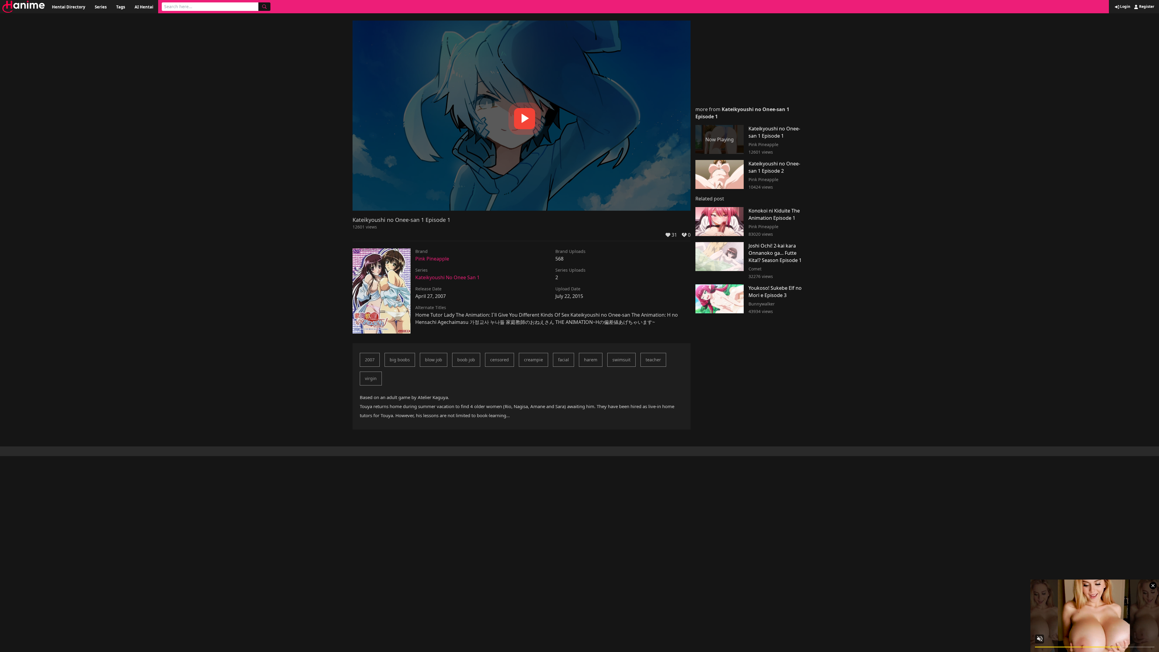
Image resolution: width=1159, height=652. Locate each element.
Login (1124, 6)
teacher (653, 360)
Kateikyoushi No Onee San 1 (447, 277)
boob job (466, 360)
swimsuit (621, 360)
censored (499, 360)
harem (590, 360)
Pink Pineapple (432, 258)
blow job (433, 360)
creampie (533, 360)
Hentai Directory (68, 7)
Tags (120, 7)
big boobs (400, 360)
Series (101, 7)
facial (563, 360)
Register (1146, 6)
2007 (370, 360)
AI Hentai (144, 7)
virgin (371, 378)
